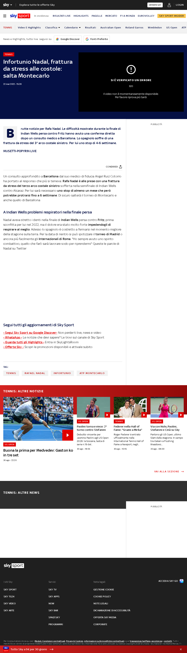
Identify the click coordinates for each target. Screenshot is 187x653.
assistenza (156, 641)
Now (51, 603)
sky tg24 (9, 596)
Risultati (90, 27)
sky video (10, 603)
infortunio (62, 373)
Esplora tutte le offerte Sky (37, 4)
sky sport (10, 589)
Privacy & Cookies (74, 641)
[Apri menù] (4, 16)
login (180, 4)
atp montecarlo (92, 373)
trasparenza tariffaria (140, 641)
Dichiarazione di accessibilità (112, 610)
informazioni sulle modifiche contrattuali (104, 641)
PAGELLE (97, 15)
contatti (168, 641)
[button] (87, 649)
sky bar (53, 610)
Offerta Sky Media (105, 617)
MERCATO (111, 15)
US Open (171, 27)
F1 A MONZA (127, 15)
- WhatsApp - (12, 337)
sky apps (54, 596)
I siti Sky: (8, 582)
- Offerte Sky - (13, 347)
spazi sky (54, 617)
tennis (11, 373)
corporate (100, 624)
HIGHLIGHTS (81, 15)
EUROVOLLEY (146, 15)
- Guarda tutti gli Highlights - (23, 342)
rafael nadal (35, 373)
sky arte (9, 610)
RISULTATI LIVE (62, 15)
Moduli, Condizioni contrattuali (50, 641)
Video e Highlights (29, 27)
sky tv (52, 589)
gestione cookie (104, 589)
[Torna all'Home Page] (20, 16)
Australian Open (110, 27)
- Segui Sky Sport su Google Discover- (30, 332)
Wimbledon (155, 27)
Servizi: (52, 582)
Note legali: (100, 582)
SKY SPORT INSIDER (171, 15)
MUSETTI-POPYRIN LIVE (20, 151)
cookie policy (102, 596)
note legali (101, 603)
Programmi (56, 624)
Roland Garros (134, 27)
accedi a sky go (168, 581)
